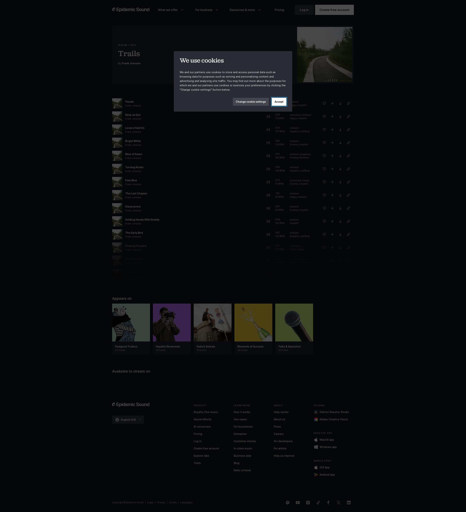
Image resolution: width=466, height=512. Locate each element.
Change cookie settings (251, 101)
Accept (279, 101)
